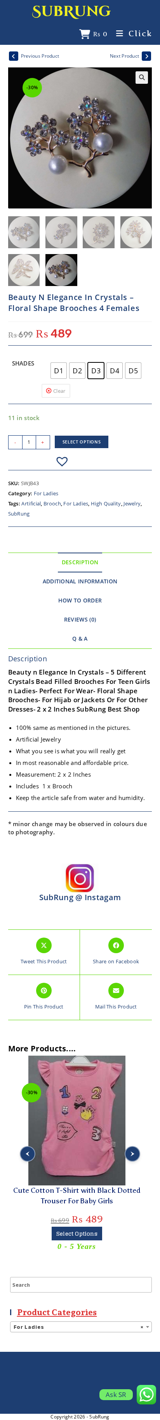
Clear (59, 390)
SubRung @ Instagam (80, 897)
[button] (142, 77)
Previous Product (40, 56)
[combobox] (81, 1326)
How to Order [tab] (80, 600)
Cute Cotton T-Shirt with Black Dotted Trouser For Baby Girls (77, 1195)
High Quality (106, 503)
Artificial (31, 503)
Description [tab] (80, 562)
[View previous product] (13, 56)
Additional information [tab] (80, 581)
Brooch (52, 503)
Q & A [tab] (80, 638)
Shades (23, 363)
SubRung (71, 11)
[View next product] (146, 56)
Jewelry (132, 503)
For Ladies (46, 493)
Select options (82, 442)
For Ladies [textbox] (79, 1327)
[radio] (58, 370)
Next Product (124, 56)
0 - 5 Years (76, 1246)
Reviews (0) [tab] (80, 619)
